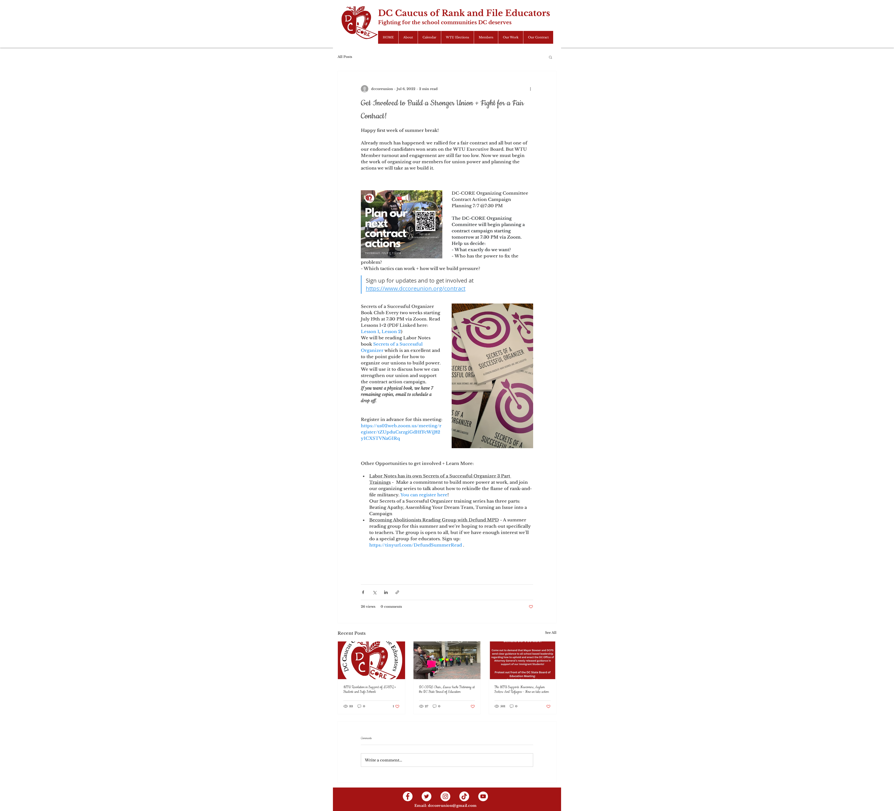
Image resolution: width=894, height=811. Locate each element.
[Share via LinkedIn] (386, 592)
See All (550, 633)
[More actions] (530, 89)
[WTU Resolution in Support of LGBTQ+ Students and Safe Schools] (371, 660)
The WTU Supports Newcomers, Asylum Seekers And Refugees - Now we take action (521, 689)
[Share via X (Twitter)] (374, 592)
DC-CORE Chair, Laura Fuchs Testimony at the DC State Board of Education (447, 689)
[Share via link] (397, 592)
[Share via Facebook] (363, 592)
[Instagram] (445, 796)
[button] (550, 57)
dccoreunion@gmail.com (452, 805)
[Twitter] (426, 796)
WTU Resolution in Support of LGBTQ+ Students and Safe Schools (369, 689)
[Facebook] (408, 796)
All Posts (345, 57)
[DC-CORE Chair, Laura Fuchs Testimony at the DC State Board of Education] (447, 660)
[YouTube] (483, 796)
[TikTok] (464, 796)
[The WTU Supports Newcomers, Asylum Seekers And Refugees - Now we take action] (522, 660)
